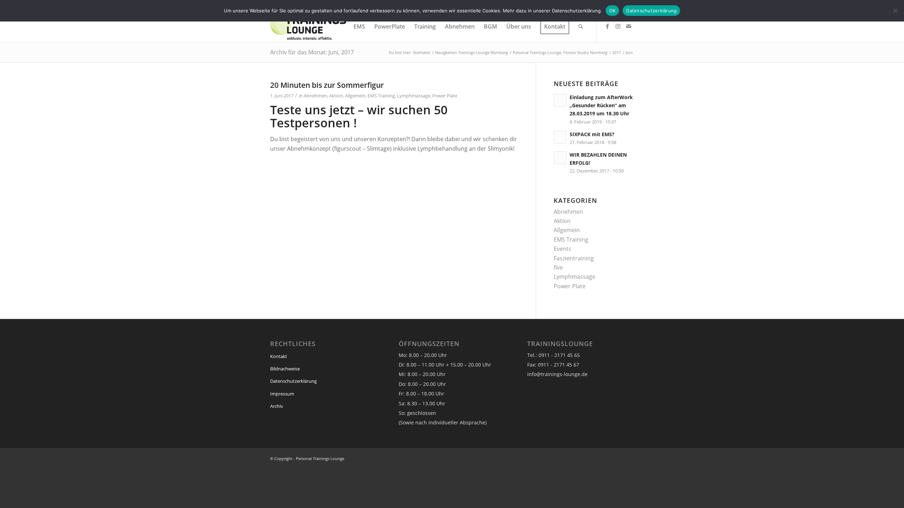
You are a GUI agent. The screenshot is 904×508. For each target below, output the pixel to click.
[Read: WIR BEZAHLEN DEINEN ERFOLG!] (560, 157)
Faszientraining (574, 258)
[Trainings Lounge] (308, 26)
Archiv (276, 406)
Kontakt (278, 356)
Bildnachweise (285, 368)
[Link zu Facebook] (607, 26)
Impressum (282, 394)
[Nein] (895, 10)
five (558, 267)
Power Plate (444, 95)
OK (612, 10)
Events (562, 249)
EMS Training (381, 95)
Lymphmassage (413, 95)
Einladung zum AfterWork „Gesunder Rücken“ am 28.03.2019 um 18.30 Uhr (601, 105)
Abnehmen (315, 95)
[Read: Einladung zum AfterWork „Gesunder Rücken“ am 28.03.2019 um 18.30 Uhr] (560, 100)
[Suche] (581, 26)
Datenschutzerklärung (293, 381)
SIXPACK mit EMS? (592, 134)
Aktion (336, 95)
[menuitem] (359, 26)
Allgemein (355, 95)
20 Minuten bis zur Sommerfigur (327, 85)
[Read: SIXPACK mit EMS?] (560, 137)
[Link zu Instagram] (618, 26)
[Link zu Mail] (628, 26)
